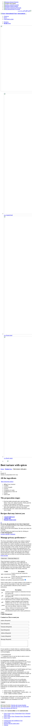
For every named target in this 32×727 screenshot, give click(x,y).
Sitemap (6, 725)
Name (5, 623)
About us (6, 16)
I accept (3, 534)
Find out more (4, 555)
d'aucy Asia (7, 715)
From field (9, 19)
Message (6, 639)
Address (6, 633)
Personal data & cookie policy (11, 723)
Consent (6, 654)
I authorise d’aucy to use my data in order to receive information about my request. (15, 657)
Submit (3, 702)
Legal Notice (7, 722)
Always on (13, 558)
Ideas (7, 23)
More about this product (7, 481)
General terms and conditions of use (13, 720)
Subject (5, 620)
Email (5, 630)
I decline (7, 534)
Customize (12, 534)
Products (6, 22)
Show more (4, 558)
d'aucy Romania (26, 713)
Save (2, 612)
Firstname (6, 626)
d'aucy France (7, 713)
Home (2, 469)
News (5, 17)
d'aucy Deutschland (16, 713)
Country (6, 636)
